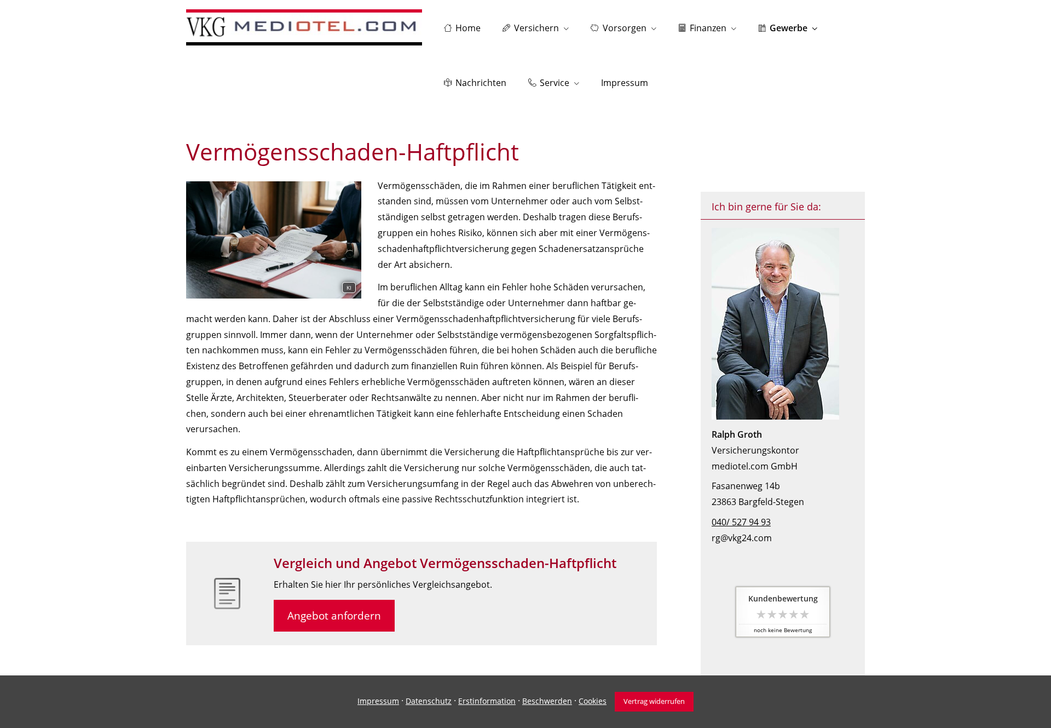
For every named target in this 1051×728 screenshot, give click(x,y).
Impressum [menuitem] (624, 83)
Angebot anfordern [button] (334, 616)
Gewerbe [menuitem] (788, 28)
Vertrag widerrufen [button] (654, 701)
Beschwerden (547, 701)
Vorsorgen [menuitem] (624, 28)
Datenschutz (429, 701)
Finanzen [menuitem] (708, 28)
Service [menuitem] (554, 83)
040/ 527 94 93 (741, 522)
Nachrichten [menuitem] (480, 83)
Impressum (378, 701)
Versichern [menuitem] (536, 28)
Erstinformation (487, 701)
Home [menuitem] (468, 28)
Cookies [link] (593, 701)
